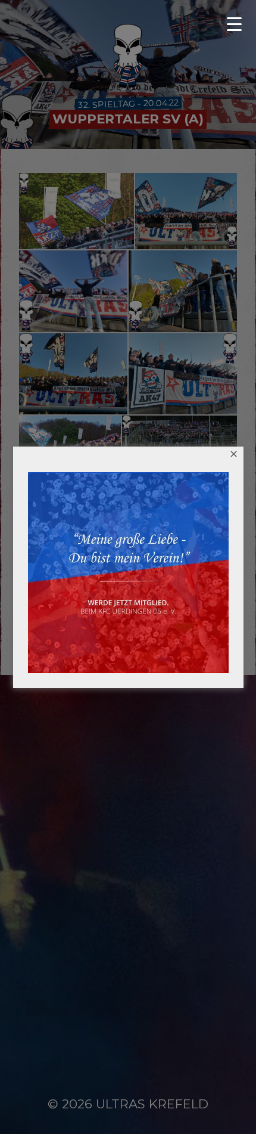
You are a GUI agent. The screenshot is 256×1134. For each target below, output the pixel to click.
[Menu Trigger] (239, 24)
